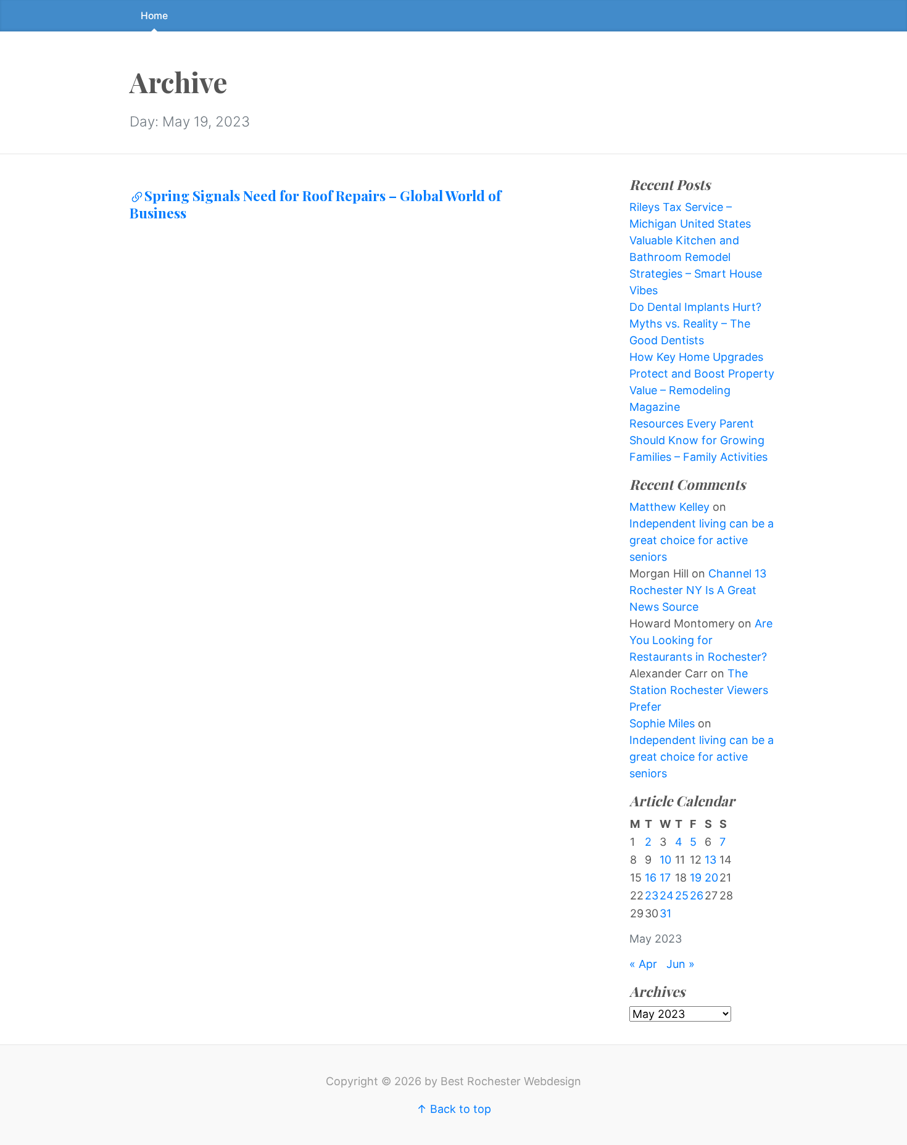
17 (665, 877)
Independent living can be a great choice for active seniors (701, 540)
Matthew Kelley (669, 506)
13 (710, 859)
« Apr (643, 963)
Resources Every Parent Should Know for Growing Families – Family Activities (698, 440)
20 (711, 877)
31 (665, 913)
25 (682, 895)
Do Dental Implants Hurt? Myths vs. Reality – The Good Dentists (695, 323)
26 (696, 895)
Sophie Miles (662, 723)
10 (665, 859)
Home (154, 16)
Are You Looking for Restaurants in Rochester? (700, 640)
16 (650, 877)
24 (667, 895)
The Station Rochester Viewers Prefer (698, 690)
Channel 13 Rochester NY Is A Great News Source (697, 590)
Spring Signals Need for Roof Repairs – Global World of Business (315, 204)
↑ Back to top (453, 1108)
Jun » (680, 963)
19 (696, 877)
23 (651, 895)
